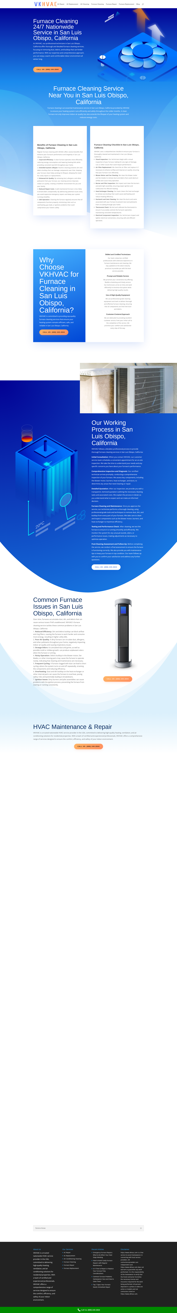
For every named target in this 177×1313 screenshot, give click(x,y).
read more (38, 848)
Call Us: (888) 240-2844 (48, 69)
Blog (138, 4)
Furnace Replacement (126, 4)
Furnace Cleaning (97, 4)
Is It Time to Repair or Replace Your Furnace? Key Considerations (62, 958)
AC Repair (60, 4)
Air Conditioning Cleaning (72, 1259)
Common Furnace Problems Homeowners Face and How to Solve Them (64, 1051)
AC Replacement (72, 4)
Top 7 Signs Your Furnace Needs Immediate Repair (56, 1078)
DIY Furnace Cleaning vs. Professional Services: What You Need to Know (65, 1157)
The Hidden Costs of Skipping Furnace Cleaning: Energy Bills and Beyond (65, 1105)
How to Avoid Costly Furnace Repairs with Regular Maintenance (61, 931)
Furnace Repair (111, 4)
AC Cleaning (84, 4)
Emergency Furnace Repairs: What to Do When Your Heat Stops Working (65, 837)
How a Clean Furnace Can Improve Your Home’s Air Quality (59, 1132)
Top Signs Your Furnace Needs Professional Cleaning (57, 1184)
